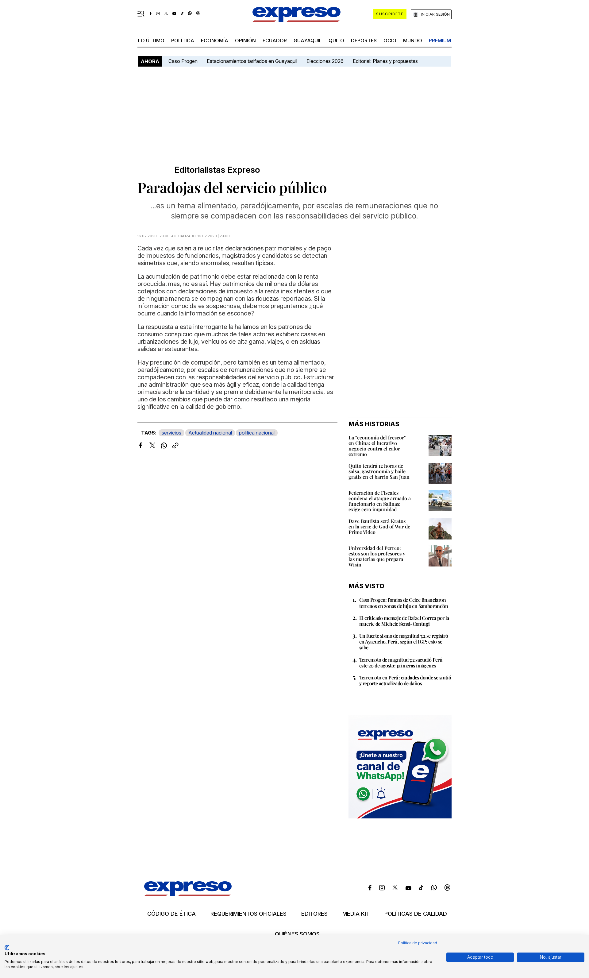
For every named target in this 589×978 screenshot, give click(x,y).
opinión (245, 40)
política (182, 40)
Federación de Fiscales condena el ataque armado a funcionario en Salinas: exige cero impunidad (379, 500)
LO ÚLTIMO (151, 40)
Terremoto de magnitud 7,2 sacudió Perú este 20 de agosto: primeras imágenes (400, 662)
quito (336, 40)
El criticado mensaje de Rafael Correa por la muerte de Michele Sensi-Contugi (404, 621)
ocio (389, 40)
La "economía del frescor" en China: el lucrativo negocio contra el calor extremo (377, 445)
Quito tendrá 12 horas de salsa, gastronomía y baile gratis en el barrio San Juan (379, 471)
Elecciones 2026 (325, 61)
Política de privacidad (417, 943)
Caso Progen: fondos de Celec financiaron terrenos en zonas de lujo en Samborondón (403, 603)
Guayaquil (308, 40)
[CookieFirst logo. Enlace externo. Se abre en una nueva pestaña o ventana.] (7, 947)
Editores (314, 914)
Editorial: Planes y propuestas (385, 61)
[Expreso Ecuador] (188, 894)
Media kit (356, 914)
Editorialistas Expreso (217, 170)
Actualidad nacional (210, 433)
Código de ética (171, 914)
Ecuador (275, 40)
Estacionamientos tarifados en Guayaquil (252, 61)
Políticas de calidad (415, 914)
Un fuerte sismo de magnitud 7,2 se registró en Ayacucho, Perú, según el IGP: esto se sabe (403, 641)
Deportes (364, 40)
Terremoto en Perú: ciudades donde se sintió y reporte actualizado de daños (405, 680)
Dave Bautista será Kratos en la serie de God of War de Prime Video (379, 526)
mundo (412, 40)
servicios (171, 433)
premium (440, 40)
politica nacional (257, 433)
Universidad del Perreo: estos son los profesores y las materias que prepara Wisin (376, 556)
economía (214, 40)
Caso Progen (183, 61)
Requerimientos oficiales (248, 914)
